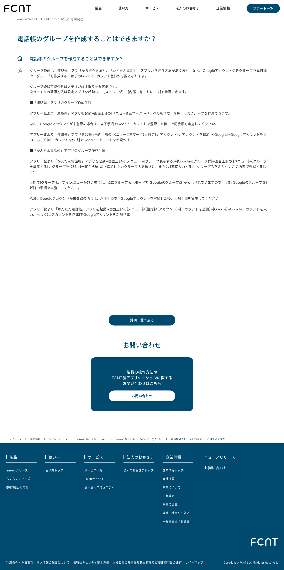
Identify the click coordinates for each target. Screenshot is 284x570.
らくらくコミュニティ (99, 487)
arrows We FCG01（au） (92, 439)
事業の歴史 (170, 504)
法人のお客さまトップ (138, 470)
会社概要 (169, 478)
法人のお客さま (188, 8)
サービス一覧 (93, 470)
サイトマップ (194, 562)
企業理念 (169, 496)
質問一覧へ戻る (142, 320)
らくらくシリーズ (18, 478)
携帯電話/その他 (17, 487)
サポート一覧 (263, 8)
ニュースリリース (219, 457)
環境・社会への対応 (176, 513)
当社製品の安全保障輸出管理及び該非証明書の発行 (147, 562)
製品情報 (35, 439)
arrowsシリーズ (58, 439)
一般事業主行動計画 (176, 521)
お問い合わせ (142, 396)
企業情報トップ (173, 470)
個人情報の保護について (53, 562)
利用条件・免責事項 (19, 562)
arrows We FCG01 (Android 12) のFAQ (139, 439)
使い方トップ (54, 470)
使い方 (123, 8)
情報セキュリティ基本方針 (91, 562)
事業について (172, 487)
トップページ (14, 439)
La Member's (93, 478)
